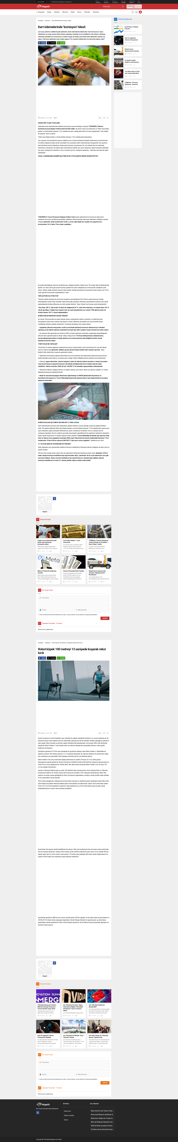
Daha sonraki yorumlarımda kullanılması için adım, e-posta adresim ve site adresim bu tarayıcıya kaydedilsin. (68, 614)
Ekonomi (47, 20)
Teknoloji (47, 642)
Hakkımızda (67, 1111)
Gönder (62, 43)
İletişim (66, 1120)
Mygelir (45, 511)
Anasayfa (40, 20)
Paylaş (44, 43)
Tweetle (53, 43)
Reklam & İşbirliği (69, 1115)
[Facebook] (37, 1112)
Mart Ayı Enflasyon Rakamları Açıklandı (63, 2)
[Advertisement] (73, 100)
